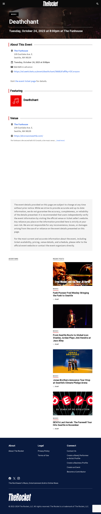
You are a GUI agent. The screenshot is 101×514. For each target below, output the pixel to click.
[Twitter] (14, 478)
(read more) (60, 140)
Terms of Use (43, 455)
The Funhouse (73, 31)
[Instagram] (18, 478)
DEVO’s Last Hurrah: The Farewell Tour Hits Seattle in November (72, 423)
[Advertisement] (28, 278)
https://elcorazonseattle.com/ (28, 135)
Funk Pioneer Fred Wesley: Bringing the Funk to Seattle (71, 294)
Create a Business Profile (77, 463)
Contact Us (71, 451)
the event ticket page (25, 81)
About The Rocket (16, 451)
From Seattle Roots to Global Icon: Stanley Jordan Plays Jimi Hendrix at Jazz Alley (72, 338)
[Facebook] (10, 478)
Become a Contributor (76, 471)
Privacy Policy (43, 451)
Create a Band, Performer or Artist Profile (77, 457)
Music (14, 14)
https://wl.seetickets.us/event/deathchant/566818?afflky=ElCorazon (47, 71)
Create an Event (73, 467)
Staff (57, 299)
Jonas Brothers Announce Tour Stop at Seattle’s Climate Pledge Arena (71, 381)
